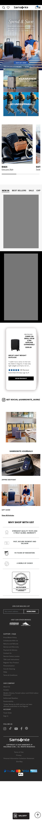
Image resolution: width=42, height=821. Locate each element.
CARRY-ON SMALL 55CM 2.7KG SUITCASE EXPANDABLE (29, 340)
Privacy (18, 755)
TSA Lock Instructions (11, 659)
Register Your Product (11, 663)
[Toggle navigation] (39, 8)
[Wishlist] (8, 7)
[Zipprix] (21, 465)
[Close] (28, 813)
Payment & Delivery (10, 650)
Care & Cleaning (9, 669)
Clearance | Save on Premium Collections (21, 2)
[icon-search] (4, 8)
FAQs (5, 672)
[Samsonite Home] (21, 7)
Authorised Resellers (10, 698)
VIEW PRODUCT (21, 378)
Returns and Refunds (10, 644)
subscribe (31, 611)
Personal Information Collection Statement (18, 758)
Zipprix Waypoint (9, 480)
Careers (6, 690)
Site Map (19, 762)
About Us (6, 687)
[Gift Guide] (21, 495)
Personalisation (9, 666)
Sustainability (8, 701)
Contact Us (7, 653)
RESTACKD (28, 334)
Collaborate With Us (10, 641)
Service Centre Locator (11, 656)
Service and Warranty (11, 647)
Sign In (5, 716)
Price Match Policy (10, 637)
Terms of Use (18, 752)
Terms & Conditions (10, 675)
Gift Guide (6, 510)
